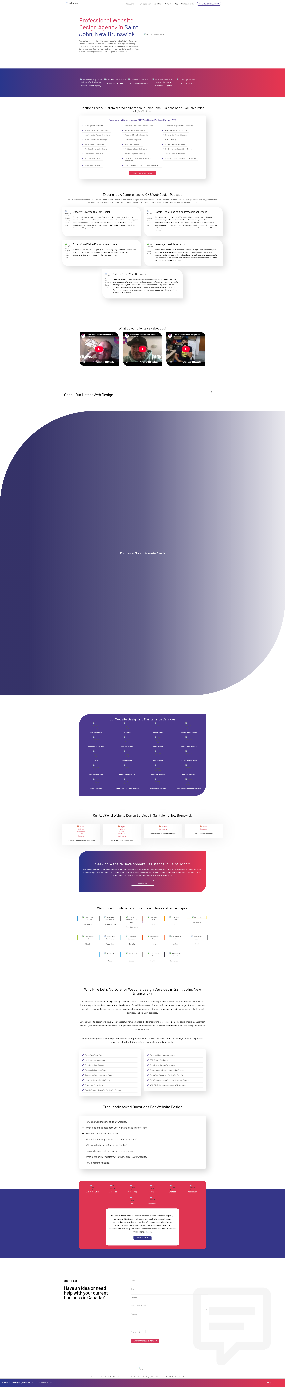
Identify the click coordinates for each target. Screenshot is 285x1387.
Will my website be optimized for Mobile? (106, 1145)
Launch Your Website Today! (142, 173)
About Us (158, 4)
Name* (133, 1281)
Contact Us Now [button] (142, 1238)
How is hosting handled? (98, 1162)
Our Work (168, 4)
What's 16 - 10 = (136, 1332)
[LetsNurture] (72, 4)
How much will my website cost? (102, 1133)
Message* (134, 1314)
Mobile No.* (134, 1297)
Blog (176, 4)
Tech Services (131, 4)
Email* (133, 1289)
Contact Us (142, 883)
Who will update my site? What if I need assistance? (111, 1139)
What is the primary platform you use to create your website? (116, 1156)
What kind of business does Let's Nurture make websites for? (116, 1127)
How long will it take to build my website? (106, 1121)
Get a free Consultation (208, 4)
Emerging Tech (145, 4)
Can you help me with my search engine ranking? (110, 1151)
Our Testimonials (187, 4)
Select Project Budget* (138, 1306)
